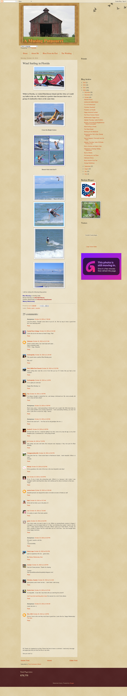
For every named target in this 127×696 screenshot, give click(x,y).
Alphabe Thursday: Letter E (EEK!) (93, 120)
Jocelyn (29, 565)
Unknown (30, 341)
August (87, 169)
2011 (84, 87)
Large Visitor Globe (91, 246)
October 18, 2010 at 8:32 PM (39, 466)
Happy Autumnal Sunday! (91, 112)
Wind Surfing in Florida (90, 126)
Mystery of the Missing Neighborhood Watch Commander (94, 123)
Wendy (29, 466)
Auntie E (29, 429)
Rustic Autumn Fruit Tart (90, 160)
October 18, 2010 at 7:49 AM (42, 319)
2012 (84, 85)
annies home (31, 490)
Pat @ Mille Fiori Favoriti (34, 368)
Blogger (72, 683)
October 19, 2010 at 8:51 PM (42, 551)
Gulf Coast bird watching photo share (37, 596)
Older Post (73, 660)
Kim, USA (30, 614)
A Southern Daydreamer (44, 299)
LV (28, 441)
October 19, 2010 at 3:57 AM (38, 500)
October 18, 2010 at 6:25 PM (42, 419)
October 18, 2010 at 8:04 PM (46, 453)
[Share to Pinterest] (48, 306)
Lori (28, 510)
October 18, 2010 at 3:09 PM (37, 393)
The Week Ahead (88, 129)
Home (25, 53)
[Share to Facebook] (46, 306)
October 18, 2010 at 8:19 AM (47, 331)
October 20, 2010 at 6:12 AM (46, 580)
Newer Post (25, 660)
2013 (84, 82)
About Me (35, 53)
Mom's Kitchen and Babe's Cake (93, 146)
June (86, 174)
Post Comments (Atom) (34, 664)
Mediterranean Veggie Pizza (91, 117)
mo (28, 477)
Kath (28, 500)
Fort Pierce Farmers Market (91, 115)
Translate (33, 48)
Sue (28, 393)
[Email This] (41, 306)
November (87, 95)
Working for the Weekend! (91, 131)
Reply (28, 325)
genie (28, 521)
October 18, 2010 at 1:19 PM (43, 380)
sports (33, 308)
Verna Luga (30, 551)
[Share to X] (44, 306)
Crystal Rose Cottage (33, 331)
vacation (37, 308)
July (86, 171)
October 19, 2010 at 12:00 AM (43, 490)
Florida (29, 308)
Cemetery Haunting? (89, 107)
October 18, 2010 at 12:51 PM (50, 368)
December (87, 92)
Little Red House (39, 297)
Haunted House (88, 99)
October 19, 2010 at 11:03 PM (40, 565)
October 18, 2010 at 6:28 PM (40, 429)
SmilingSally (31, 354)
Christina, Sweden (32, 580)
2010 (84, 90)
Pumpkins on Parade (89, 110)
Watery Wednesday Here (36, 557)
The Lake (29, 618)
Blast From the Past (50, 53)
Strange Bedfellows (89, 163)
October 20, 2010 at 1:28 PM (41, 614)
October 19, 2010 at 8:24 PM (42, 538)
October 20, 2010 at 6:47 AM (42, 590)
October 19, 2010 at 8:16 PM (38, 521)
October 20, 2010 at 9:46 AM (42, 604)
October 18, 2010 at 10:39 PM (38, 477)
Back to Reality (88, 152)
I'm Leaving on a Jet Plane (91, 155)
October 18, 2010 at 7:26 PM (37, 441)
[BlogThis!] (43, 306)
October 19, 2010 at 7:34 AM (38, 510)
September (88, 166)
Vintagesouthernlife (32, 453)
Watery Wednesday (29, 301)
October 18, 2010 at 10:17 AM (41, 341)
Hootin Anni (30, 590)
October (87, 97)
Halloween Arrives (89, 158)
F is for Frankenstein (89, 104)
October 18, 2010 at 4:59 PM (42, 405)
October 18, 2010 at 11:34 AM (43, 354)
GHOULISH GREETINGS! (91, 102)
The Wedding (66, 53)
